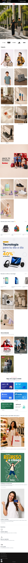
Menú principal (3, 553)
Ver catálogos (3, 487)
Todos (26, 221)
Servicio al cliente (4, 558)
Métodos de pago (4, 556)
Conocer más (3, 451)
